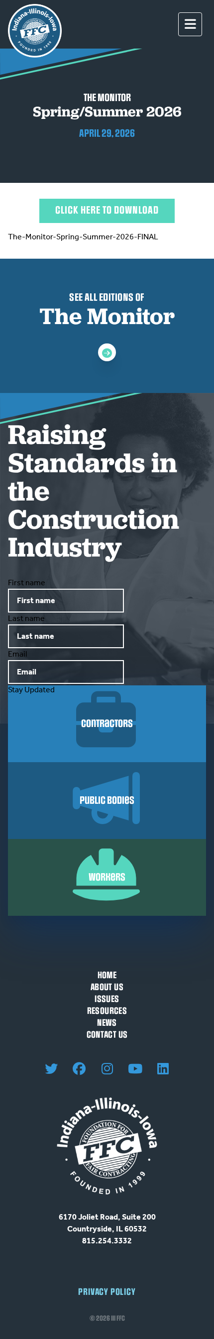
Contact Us (107, 1035)
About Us (107, 987)
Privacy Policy (106, 1292)
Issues (107, 999)
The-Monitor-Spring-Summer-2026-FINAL (83, 236)
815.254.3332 (107, 1240)
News (107, 1023)
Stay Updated (31, 689)
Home (107, 975)
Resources (107, 1011)
